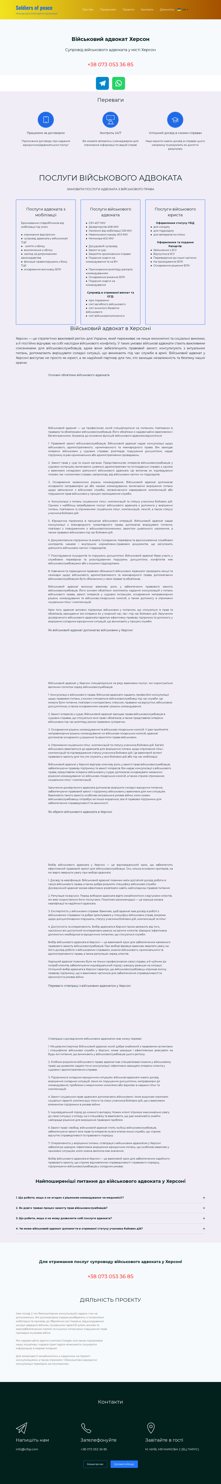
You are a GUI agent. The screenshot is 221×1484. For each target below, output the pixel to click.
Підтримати (108, 9)
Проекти (128, 9)
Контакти (147, 9)
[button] (102, 83)
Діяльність (167, 9)
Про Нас (88, 9)
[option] (181, 9)
